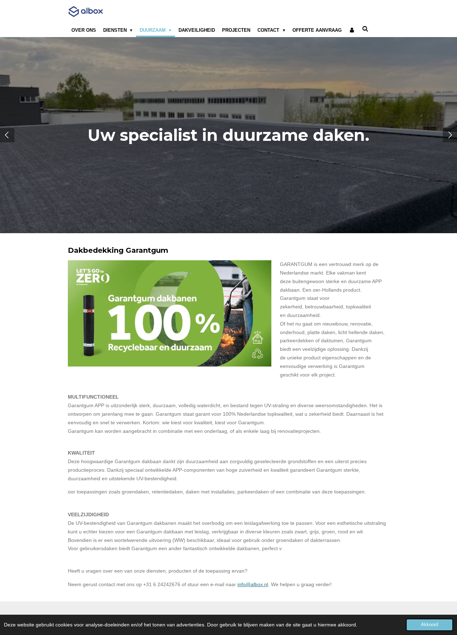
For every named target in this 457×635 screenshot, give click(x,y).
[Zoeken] (365, 29)
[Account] (352, 30)
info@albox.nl (252, 584)
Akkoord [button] (429, 624)
